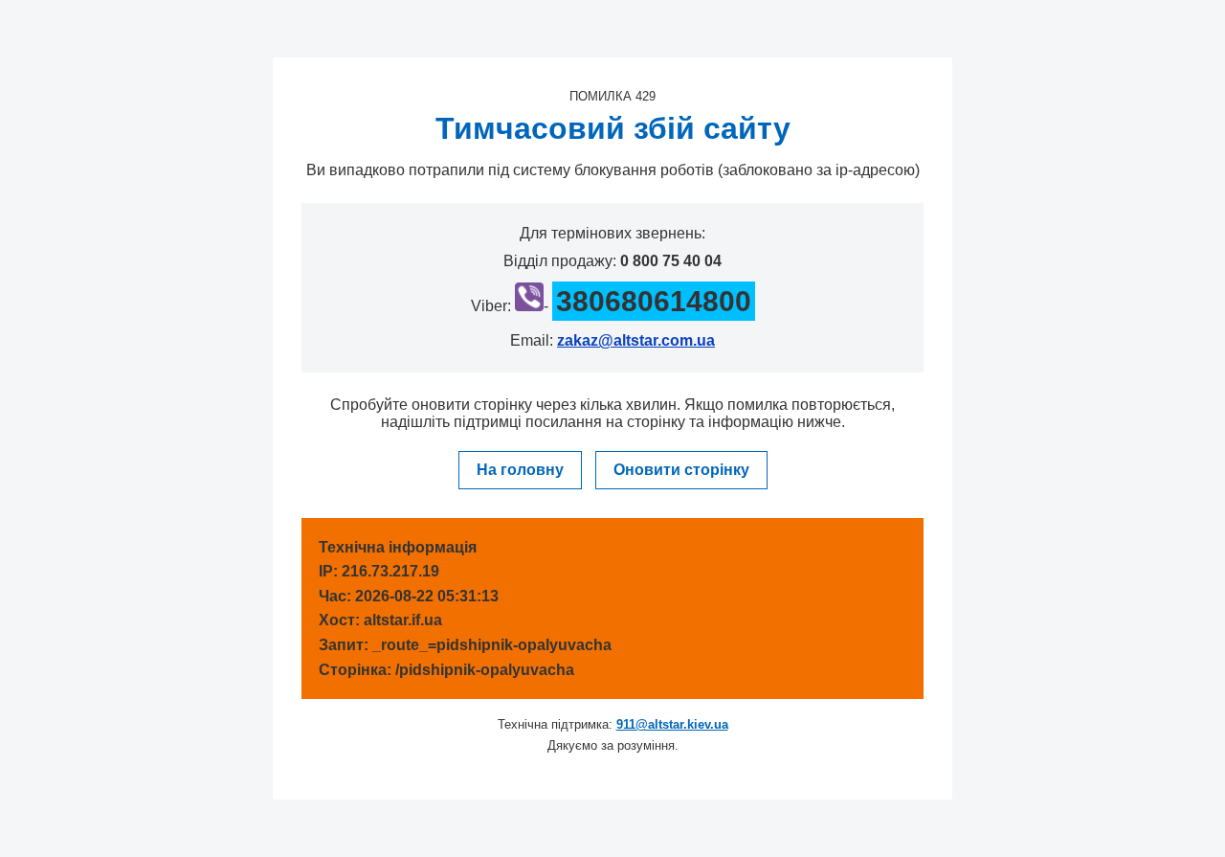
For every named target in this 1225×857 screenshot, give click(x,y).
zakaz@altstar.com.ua (636, 340)
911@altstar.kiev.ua (672, 724)
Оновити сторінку (681, 470)
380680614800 (653, 301)
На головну (520, 470)
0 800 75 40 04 (671, 261)
